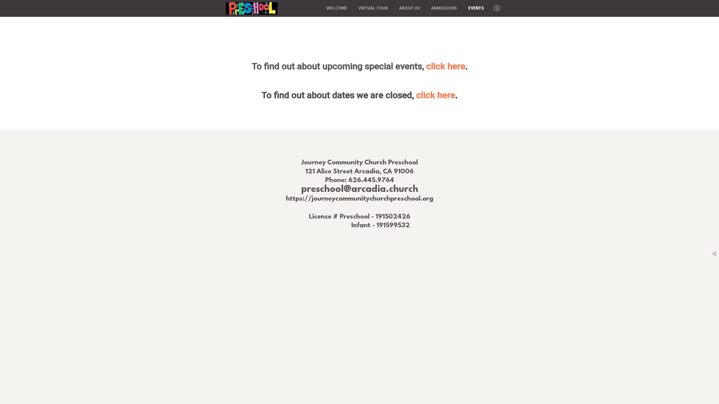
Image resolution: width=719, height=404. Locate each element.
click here (447, 66)
